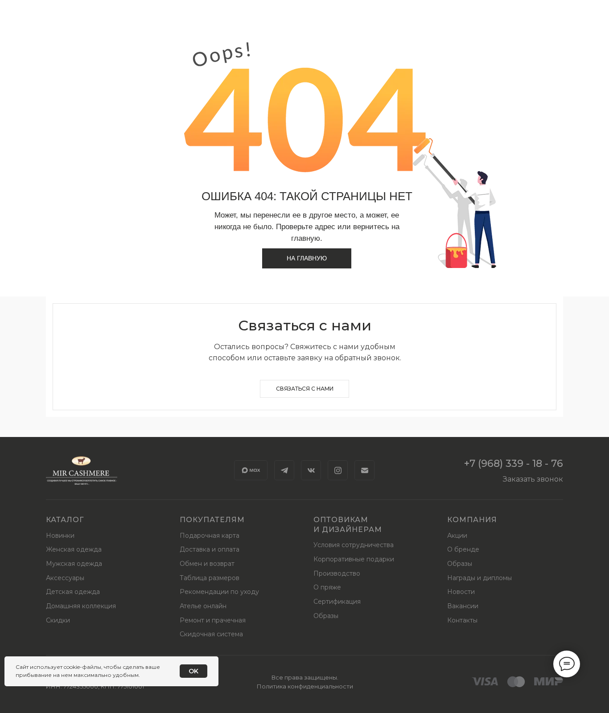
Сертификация (337, 602)
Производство (336, 573)
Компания (472, 519)
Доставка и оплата (209, 549)
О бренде (463, 549)
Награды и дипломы (479, 578)
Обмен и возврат (207, 564)
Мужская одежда (74, 564)
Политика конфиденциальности (305, 686)
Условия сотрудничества (353, 545)
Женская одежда (74, 549)
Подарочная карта (209, 536)
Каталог (65, 519)
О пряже (327, 587)
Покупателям (212, 519)
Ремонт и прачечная (213, 620)
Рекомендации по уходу (219, 592)
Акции (457, 536)
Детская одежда (73, 592)
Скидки (58, 620)
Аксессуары (65, 578)
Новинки (60, 536)
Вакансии (462, 606)
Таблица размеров (209, 578)
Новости (461, 592)
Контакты (462, 620)
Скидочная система (211, 634)
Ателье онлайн (203, 606)
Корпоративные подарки (353, 559)
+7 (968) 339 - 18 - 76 (513, 463)
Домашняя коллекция (81, 606)
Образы (325, 616)
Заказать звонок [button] (533, 479)
